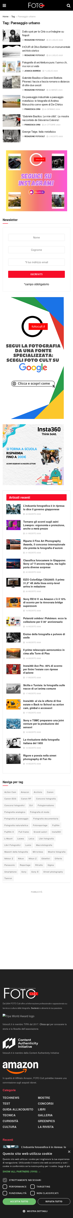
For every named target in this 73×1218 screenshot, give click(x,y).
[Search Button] (68, 5)
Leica (31, 838)
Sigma (51, 865)
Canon (50, 792)
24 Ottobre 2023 (52, 124)
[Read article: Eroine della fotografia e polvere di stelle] (13, 637)
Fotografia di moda (39, 812)
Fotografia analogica (14, 812)
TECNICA (9, 1115)
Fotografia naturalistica (16, 825)
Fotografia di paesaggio (16, 818)
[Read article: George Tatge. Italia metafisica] (11, 136)
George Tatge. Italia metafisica (39, 131)
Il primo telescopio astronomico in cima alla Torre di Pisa (44, 651)
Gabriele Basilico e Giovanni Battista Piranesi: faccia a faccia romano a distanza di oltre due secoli (45, 81)
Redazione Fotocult (34, 40)
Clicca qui (44, 1024)
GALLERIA (45, 1115)
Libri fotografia (46, 838)
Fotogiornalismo (46, 805)
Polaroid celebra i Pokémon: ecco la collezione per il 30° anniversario (45, 619)
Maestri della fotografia (16, 851)
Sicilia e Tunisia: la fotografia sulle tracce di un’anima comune (44, 686)
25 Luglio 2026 (55, 40)
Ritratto (39, 865)
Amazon (25, 792)
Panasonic (9, 865)
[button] (36, 1171)
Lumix (28, 845)
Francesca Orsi (32, 109)
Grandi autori (40, 831)
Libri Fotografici (12, 845)
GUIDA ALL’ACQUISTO (18, 1109)
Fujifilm (56, 825)
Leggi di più (64, 1166)
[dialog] (36, 1183)
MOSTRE (44, 1098)
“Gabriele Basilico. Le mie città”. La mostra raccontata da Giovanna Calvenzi (45, 118)
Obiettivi (45, 858)
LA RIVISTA (46, 1127)
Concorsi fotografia (46, 798)
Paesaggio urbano (27, 16)
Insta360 (56, 831)
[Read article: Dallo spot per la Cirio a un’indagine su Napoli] (11, 35)
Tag (13, 16)
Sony (24, 871)
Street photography (53, 871)
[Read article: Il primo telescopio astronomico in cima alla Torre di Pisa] (13, 653)
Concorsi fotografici (14, 805)
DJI (31, 805)
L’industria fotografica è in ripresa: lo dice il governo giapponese (44, 507)
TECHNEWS (11, 1098)
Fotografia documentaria (45, 818)
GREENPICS (46, 1121)
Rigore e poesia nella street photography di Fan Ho (39, 757)
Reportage (25, 865)
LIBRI (41, 1109)
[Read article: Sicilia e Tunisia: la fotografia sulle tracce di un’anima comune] (13, 689)
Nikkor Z (8, 858)
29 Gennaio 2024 (52, 109)
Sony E (35, 871)
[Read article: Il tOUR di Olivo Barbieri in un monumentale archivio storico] (11, 51)
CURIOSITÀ (10, 1121)
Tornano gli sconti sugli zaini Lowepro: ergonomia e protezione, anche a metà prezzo (44, 525)
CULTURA (9, 1127)
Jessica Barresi (32, 71)
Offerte (58, 858)
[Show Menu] (4, 5)
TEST (6, 1103)
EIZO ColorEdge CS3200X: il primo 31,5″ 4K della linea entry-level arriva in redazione (43, 583)
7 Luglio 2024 (51, 71)
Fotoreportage (40, 825)
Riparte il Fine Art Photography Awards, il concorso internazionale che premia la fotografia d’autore (44, 544)
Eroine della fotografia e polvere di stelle (44, 635)
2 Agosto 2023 (55, 136)
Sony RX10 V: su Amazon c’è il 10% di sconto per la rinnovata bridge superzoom (44, 602)
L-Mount (8, 838)
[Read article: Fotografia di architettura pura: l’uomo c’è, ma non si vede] (11, 66)
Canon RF (26, 798)
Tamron (8, 878)
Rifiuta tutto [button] (54, 1201)
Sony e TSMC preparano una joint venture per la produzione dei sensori (43, 724)
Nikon (21, 858)
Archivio (38, 792)
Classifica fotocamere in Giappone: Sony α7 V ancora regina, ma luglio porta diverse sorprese (44, 563)
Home (6, 16)
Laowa (20, 838)
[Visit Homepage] (36, 5)
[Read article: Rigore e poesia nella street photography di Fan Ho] (13, 759)
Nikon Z (33, 858)
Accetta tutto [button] (19, 1201)
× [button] (69, 1152)
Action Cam (10, 792)
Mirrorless (38, 851)
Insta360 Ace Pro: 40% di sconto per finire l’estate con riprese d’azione (42, 669)
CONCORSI (45, 1103)
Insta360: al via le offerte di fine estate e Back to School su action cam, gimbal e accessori (43, 704)
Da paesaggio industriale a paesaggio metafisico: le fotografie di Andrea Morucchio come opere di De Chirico (42, 100)
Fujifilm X (9, 831)
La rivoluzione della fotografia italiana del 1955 (41, 741)
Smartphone (10, 871)
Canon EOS (10, 798)
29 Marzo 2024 (55, 90)
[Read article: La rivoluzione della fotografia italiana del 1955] (13, 743)
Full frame (24, 831)
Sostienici (35, 1008)
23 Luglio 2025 (55, 55)
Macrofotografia (44, 845)
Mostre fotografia (57, 851)
